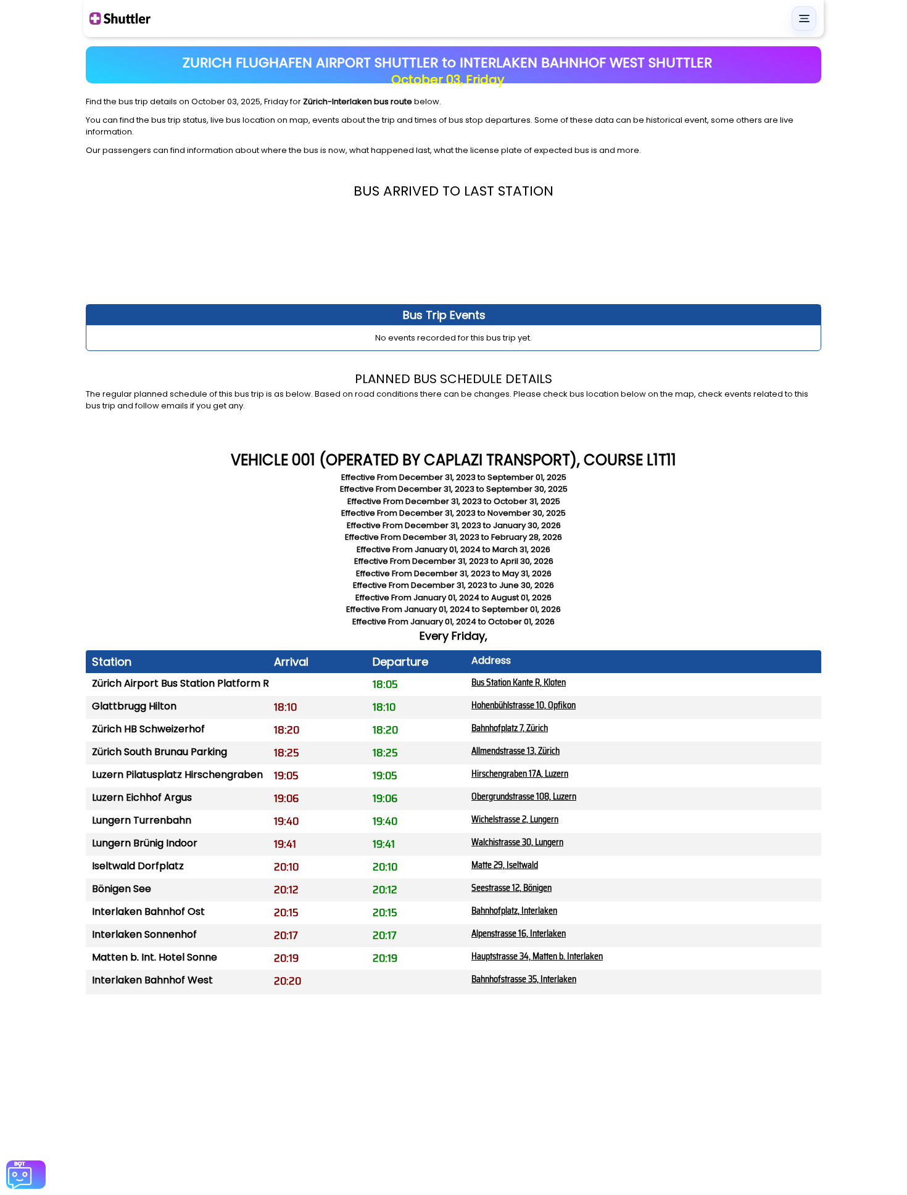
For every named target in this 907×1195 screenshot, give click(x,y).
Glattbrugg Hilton (134, 706)
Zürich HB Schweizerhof (148, 729)
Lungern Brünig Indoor (144, 843)
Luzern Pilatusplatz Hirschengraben (177, 774)
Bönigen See (121, 889)
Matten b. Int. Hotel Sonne (154, 957)
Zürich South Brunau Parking (159, 752)
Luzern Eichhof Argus (142, 797)
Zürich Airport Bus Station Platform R (180, 683)
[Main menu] (804, 18)
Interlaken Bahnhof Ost (148, 911)
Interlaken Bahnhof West (152, 980)
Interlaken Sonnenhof (144, 934)
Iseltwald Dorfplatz (138, 866)
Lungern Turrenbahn (141, 820)
